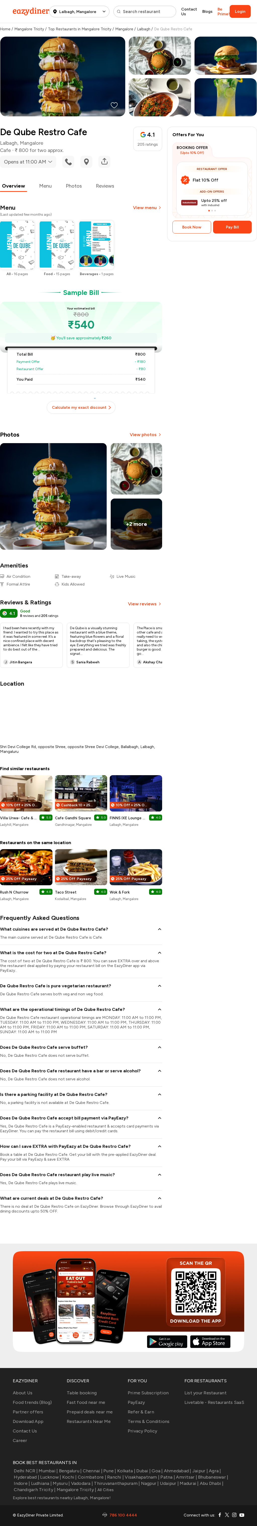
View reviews (142, 604)
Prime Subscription (148, 1393)
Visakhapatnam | (142, 1477)
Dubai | (143, 1471)
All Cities (105, 1489)
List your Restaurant (205, 1393)
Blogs (207, 11)
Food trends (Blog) (32, 1402)
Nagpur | (150, 1483)
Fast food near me (86, 1402)
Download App (28, 1421)
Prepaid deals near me (90, 1412)
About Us (22, 1393)
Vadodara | (82, 1483)
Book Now (191, 227)
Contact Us (189, 11)
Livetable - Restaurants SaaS (214, 1402)
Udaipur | (169, 1483)
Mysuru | (61, 1483)
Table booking (82, 1393)
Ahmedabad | (177, 1471)
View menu (145, 207)
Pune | (109, 1471)
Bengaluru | (70, 1471)
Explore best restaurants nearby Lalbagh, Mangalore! (62, 1497)
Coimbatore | (92, 1477)
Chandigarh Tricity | (34, 1489)
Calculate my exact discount (79, 407)
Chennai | (92, 1471)
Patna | (167, 1477)
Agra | (215, 1471)
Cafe (5, 150)
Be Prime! (224, 11)
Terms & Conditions (149, 1421)
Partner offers (28, 1412)
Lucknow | (50, 1477)
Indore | (22, 1483)
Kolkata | (126, 1471)
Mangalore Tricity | (76, 1489)
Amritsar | (186, 1477)
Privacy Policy (142, 1431)
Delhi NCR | (26, 1471)
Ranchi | (115, 1477)
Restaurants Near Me (89, 1421)
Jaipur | (200, 1471)
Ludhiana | (41, 1483)
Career (20, 1440)
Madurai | (189, 1483)
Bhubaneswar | (213, 1477)
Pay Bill (232, 227)
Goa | (157, 1471)
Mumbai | (48, 1471)
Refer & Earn (141, 1412)
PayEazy (136, 1402)
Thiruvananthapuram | (117, 1483)
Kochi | (69, 1477)
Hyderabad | (26, 1477)
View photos (143, 434)
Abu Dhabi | (212, 1483)
